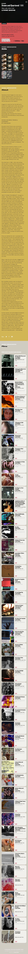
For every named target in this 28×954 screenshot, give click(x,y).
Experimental (4, 23)
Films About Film (6, 39)
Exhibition (17, 41)
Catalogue (3, 3)
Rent (23, 41)
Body (2, 39)
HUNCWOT (16, 952)
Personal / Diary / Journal (6, 41)
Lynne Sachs (8, 10)
